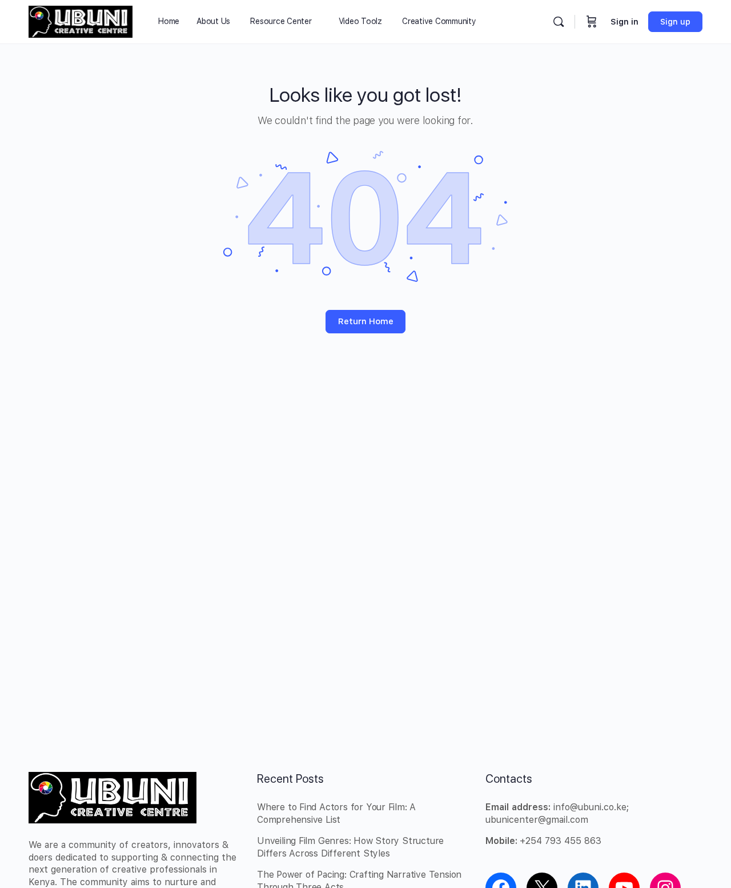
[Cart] (591, 21)
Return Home (365, 321)
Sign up (675, 21)
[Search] (558, 22)
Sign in (624, 21)
